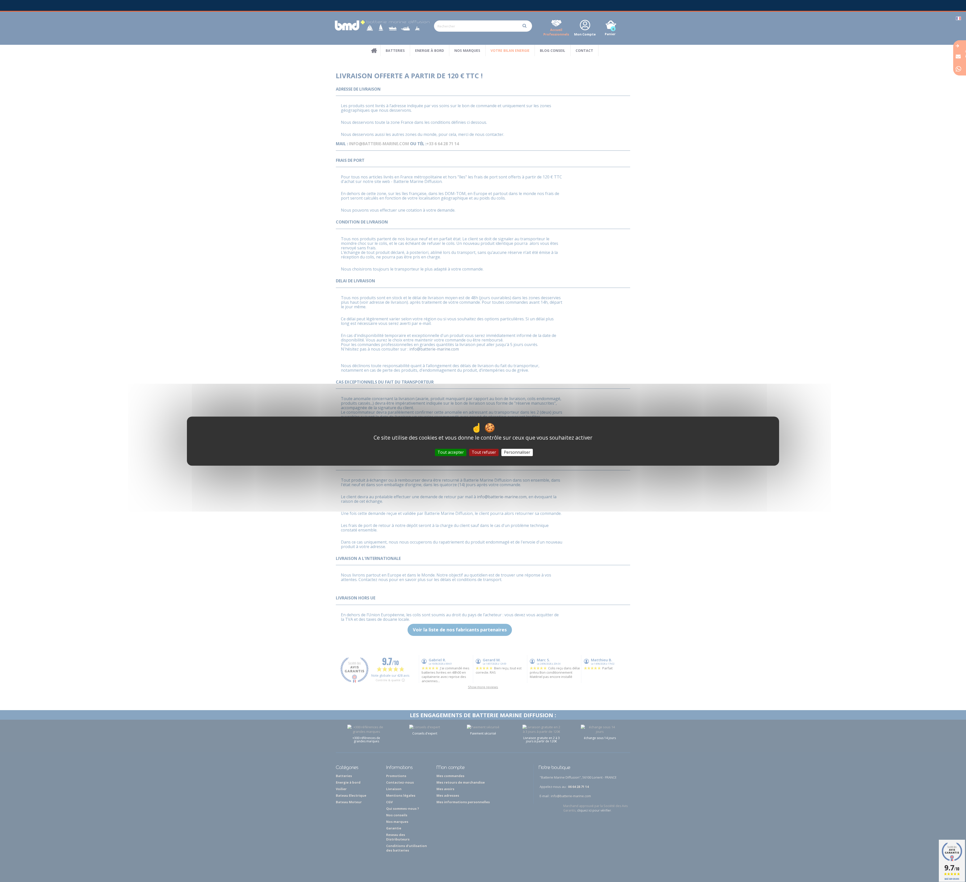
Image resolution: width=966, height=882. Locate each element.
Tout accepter (450, 452)
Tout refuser (484, 452)
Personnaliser (517, 452)
